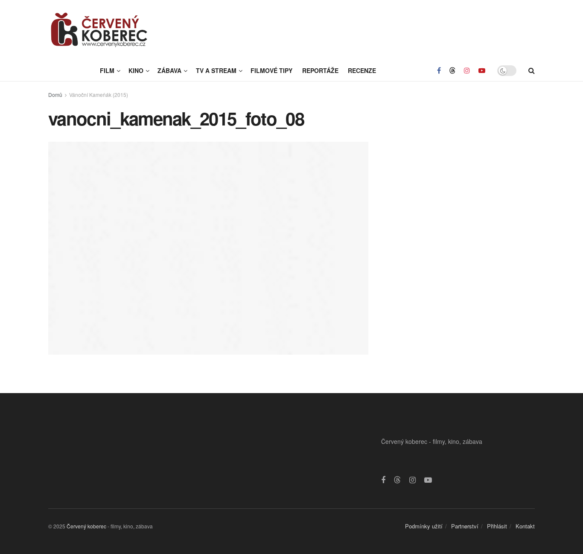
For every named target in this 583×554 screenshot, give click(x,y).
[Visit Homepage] (99, 30)
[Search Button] (531, 70)
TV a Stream (216, 70)
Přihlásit (497, 526)
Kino (135, 70)
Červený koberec (86, 526)
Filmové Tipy (271, 70)
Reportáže (320, 70)
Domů (55, 94)
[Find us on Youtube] (481, 70)
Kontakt (525, 526)
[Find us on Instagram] (467, 70)
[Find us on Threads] (452, 70)
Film (107, 70)
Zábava (169, 70)
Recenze (362, 70)
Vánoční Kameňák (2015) (98, 94)
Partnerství (464, 526)
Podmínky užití (424, 526)
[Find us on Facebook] (439, 70)
